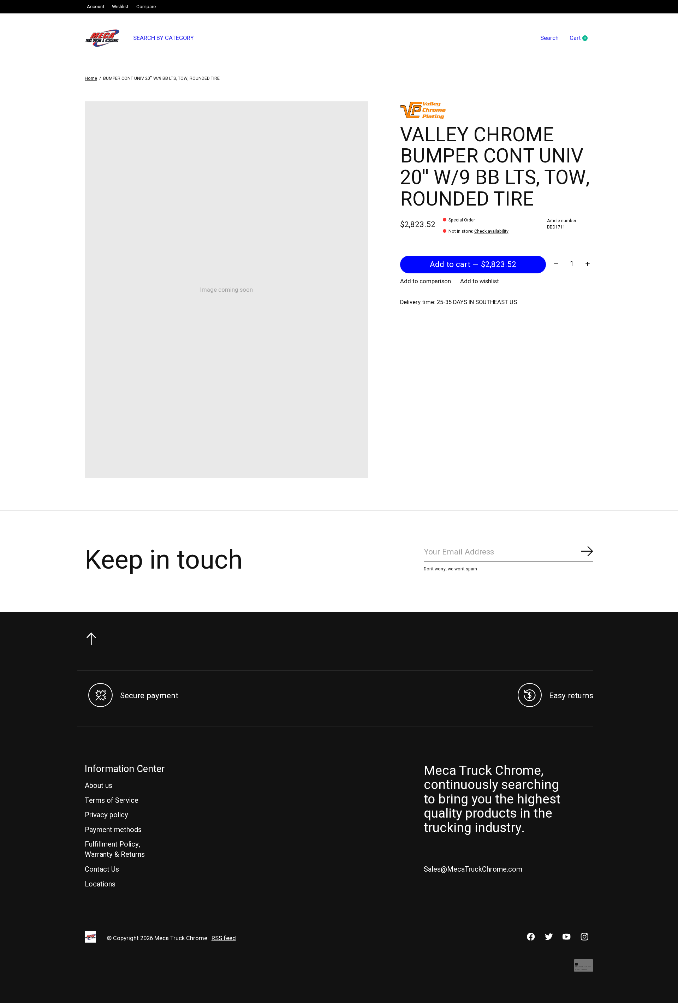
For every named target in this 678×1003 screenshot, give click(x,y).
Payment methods (113, 830)
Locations (100, 884)
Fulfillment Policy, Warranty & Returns (115, 849)
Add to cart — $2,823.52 (473, 264)
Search (549, 38)
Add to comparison (425, 281)
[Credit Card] (583, 969)
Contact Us (102, 869)
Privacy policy (106, 815)
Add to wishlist (479, 281)
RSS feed (224, 938)
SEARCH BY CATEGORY (163, 38)
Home (91, 78)
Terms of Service (111, 800)
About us (98, 786)
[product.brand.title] (496, 110)
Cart (581, 38)
